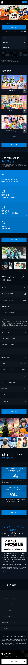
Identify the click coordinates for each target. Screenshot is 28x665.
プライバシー (12, 656)
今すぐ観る (14, 27)
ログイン (24, 2)
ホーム (2, 656)
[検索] (21, 2)
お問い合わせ (18, 656)
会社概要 (6, 656)
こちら (23, 325)
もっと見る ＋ (14, 136)
